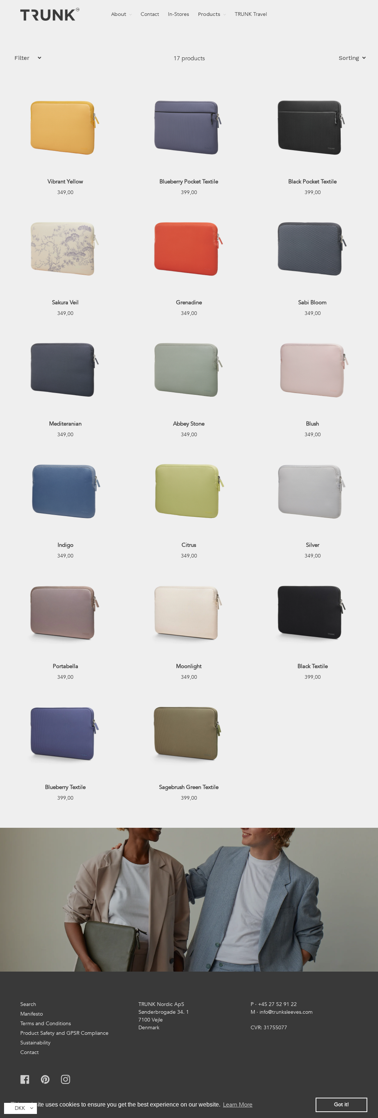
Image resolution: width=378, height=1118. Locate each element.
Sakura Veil (65, 302)
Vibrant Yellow (65, 181)
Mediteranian (65, 423)
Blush (312, 423)
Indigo (65, 545)
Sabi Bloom (312, 302)
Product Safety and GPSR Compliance (64, 1033)
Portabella (65, 666)
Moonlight (189, 666)
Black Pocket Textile (312, 181)
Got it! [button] (341, 1104)
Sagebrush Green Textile (189, 787)
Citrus (189, 545)
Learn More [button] (237, 1105)
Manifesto (31, 1013)
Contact (29, 1052)
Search (28, 1004)
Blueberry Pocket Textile (188, 181)
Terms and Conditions (45, 1023)
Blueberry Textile (65, 787)
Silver (312, 545)
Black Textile (313, 666)
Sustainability (35, 1042)
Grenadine (189, 302)
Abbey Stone (189, 423)
